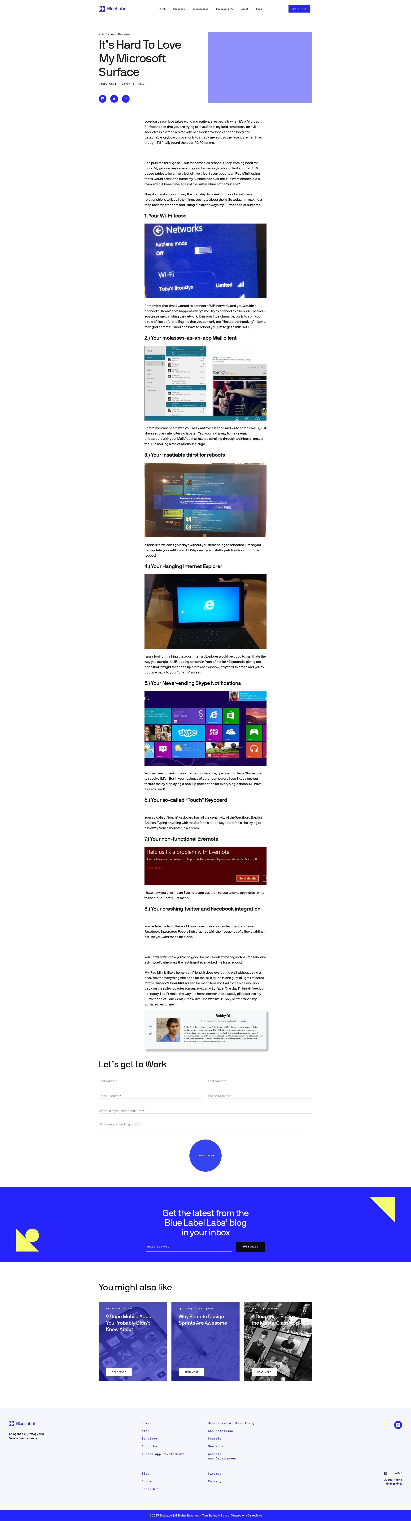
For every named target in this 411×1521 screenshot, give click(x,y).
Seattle (214, 1438)
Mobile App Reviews (115, 34)
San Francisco (220, 1430)
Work (163, 9)
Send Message (206, 1155)
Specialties (200, 9)
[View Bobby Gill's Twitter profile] (150, 1033)
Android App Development (222, 1456)
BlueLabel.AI (224, 9)
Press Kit (150, 1489)
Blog (259, 9)
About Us (149, 1446)
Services (179, 9)
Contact (148, 1481)
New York (215, 1446)
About (244, 9)
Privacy (214, 1481)
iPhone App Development (163, 1454)
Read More (119, 1372)
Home (145, 1423)
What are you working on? (118, 1124)
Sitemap (214, 1473)
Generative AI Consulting (231, 1423)
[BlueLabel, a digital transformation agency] (113, 9)
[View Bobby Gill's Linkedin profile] (150, 1026)
